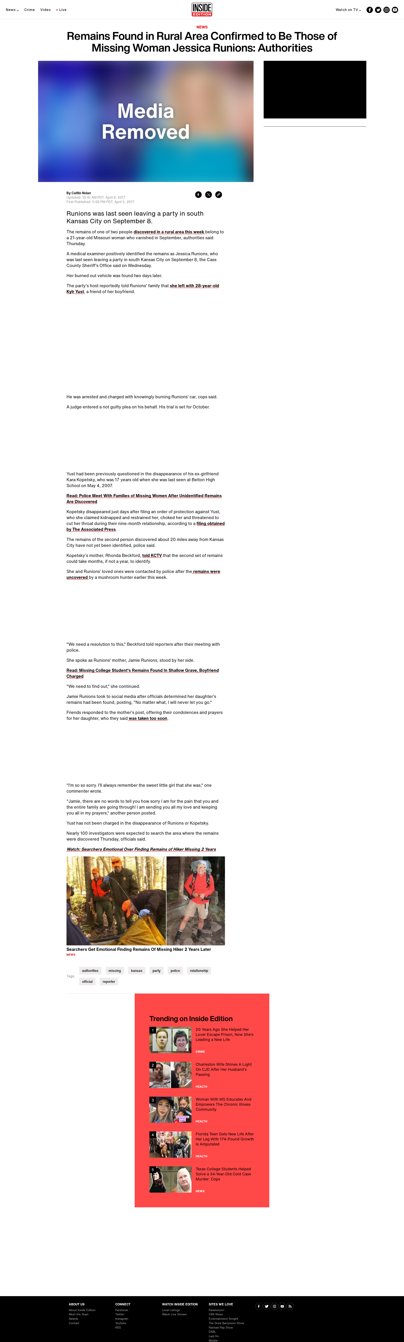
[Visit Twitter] (266, 1307)
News (11, 9)
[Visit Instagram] (274, 1307)
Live (63, 9)
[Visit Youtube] (282, 1307)
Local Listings (171, 1310)
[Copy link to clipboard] (218, 195)
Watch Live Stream (174, 1314)
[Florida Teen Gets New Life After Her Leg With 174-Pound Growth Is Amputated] (202, 1144)
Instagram (121, 1319)
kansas (136, 971)
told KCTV (152, 555)
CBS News (216, 1314)
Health (201, 1086)
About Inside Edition (82, 1310)
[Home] (202, 10)
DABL (212, 1332)
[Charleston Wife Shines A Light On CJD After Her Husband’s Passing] (202, 1075)
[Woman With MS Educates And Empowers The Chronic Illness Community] (202, 1110)
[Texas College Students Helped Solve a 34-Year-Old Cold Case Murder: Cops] (202, 1179)
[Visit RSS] (290, 1307)
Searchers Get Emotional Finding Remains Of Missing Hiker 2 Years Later (138, 949)
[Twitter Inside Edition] (378, 10)
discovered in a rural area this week (169, 232)
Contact (74, 1323)
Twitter (119, 1314)
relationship (199, 971)
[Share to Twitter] (208, 195)
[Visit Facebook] (259, 1307)
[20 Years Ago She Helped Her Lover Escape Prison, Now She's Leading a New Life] (202, 1040)
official (87, 981)
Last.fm (214, 1336)
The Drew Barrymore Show (226, 1323)
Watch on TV (347, 9)
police (175, 971)
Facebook (121, 1310)
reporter (109, 981)
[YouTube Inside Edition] (395, 10)
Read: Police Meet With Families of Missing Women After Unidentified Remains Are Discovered (144, 499)
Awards (73, 1319)
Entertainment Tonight (223, 1319)
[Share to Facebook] (198, 195)
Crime (29, 9)
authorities (90, 971)
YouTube (120, 1323)
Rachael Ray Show (221, 1328)
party (157, 971)
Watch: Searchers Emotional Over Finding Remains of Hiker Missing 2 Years (141, 849)
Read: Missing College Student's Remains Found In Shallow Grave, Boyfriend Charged (142, 673)
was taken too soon (147, 718)
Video (45, 9)
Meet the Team (78, 1314)
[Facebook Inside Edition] (370, 10)
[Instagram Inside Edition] (386, 10)
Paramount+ (217, 1310)
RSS (118, 1328)
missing (115, 971)
